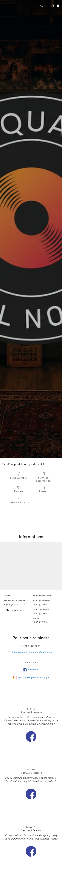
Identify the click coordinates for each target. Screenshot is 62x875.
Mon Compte (18, 477)
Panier (43, 491)
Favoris (18, 491)
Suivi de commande (43, 479)
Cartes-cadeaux (19, 502)
